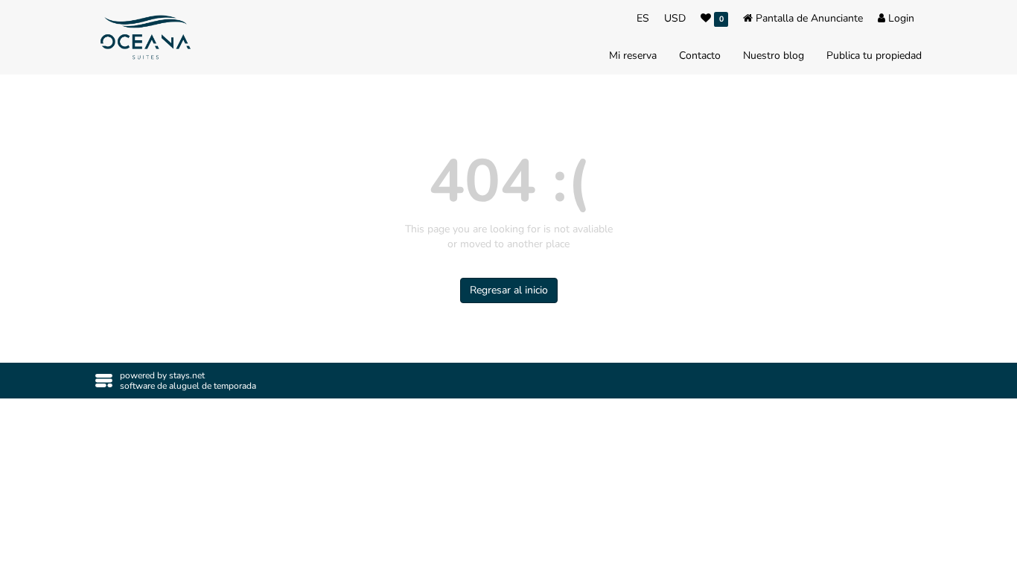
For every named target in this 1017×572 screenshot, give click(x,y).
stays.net (187, 375)
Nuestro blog (773, 55)
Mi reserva (633, 55)
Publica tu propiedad (874, 55)
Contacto (700, 55)
